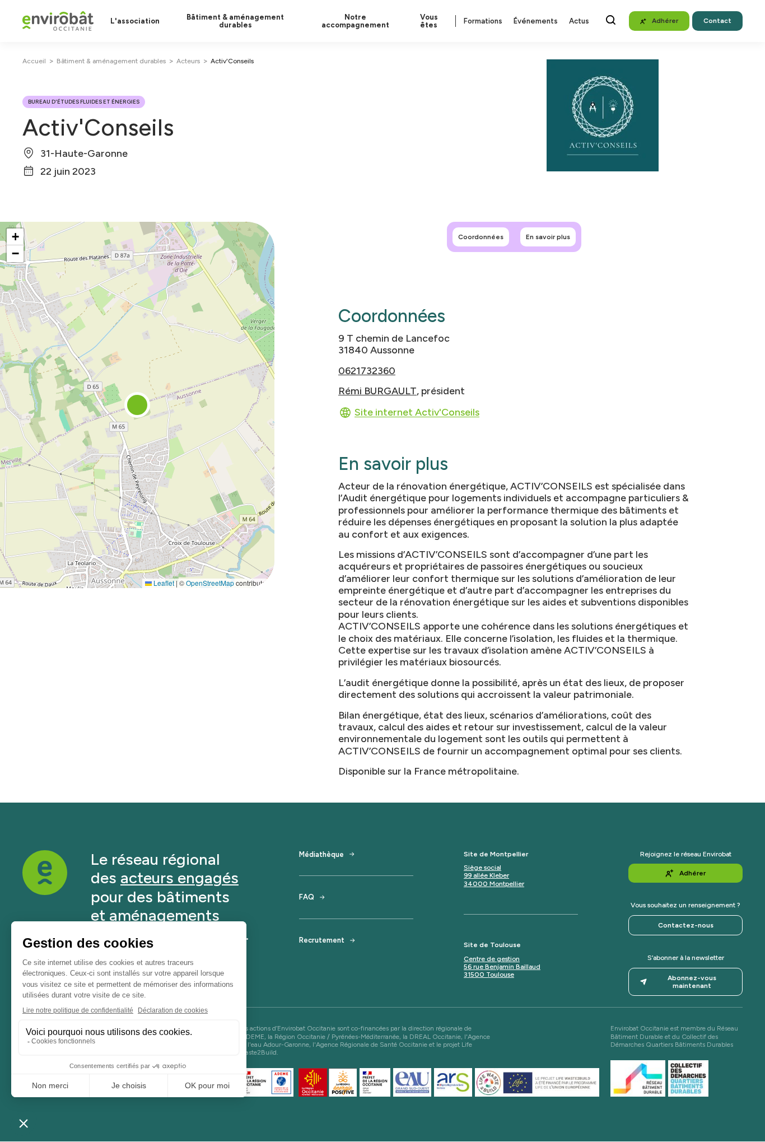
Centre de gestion (492, 959)
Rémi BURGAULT (377, 391)
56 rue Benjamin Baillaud (502, 967)
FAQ (306, 897)
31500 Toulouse (489, 974)
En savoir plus (548, 237)
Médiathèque (321, 854)
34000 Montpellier (494, 884)
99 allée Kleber (486, 875)
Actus (579, 21)
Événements (536, 21)
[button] (137, 405)
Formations (483, 21)
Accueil (34, 61)
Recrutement (321, 940)
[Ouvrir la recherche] (610, 20)
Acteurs (188, 61)
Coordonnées (480, 237)
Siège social (482, 867)
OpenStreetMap (210, 583)
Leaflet (163, 583)
